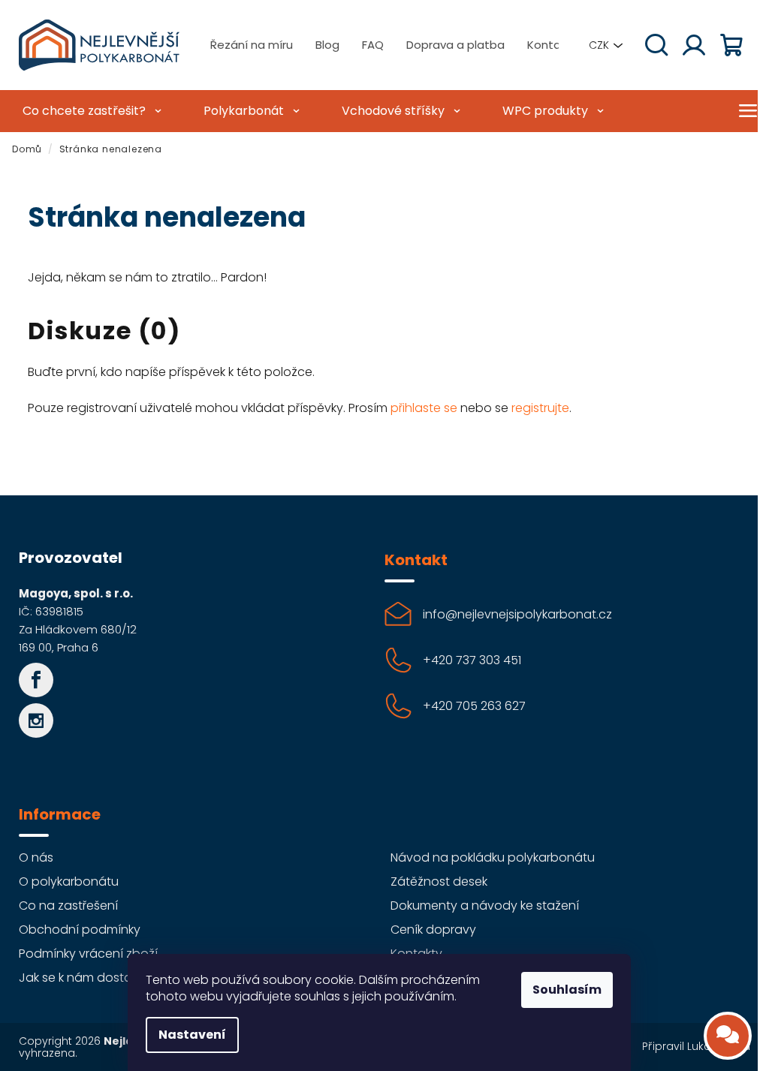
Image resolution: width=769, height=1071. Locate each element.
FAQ (373, 45)
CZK (599, 45)
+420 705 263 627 (474, 706)
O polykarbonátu (69, 881)
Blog (327, 45)
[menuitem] (90, 111)
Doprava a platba (455, 45)
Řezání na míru (251, 45)
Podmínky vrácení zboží (88, 953)
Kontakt (549, 45)
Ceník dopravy (433, 929)
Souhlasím (567, 989)
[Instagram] (36, 720)
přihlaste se (424, 408)
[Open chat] (728, 1036)
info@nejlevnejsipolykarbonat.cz (517, 614)
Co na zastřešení (68, 905)
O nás (36, 857)
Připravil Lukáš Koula (696, 1046)
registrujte (540, 408)
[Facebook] (36, 680)
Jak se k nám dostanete (89, 977)
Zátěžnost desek (439, 881)
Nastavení (192, 1034)
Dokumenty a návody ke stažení (485, 905)
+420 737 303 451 (472, 660)
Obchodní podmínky (79, 929)
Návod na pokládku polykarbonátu (493, 857)
